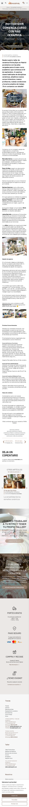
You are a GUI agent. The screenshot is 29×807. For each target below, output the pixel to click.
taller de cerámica (17, 435)
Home (8, 7)
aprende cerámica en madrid (14, 431)
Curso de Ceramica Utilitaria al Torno (11, 376)
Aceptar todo (15, 795)
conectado (17, 459)
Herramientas (8, 712)
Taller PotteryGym (10, 749)
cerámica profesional (19, 432)
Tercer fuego (8, 714)
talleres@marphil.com (11, 767)
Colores (7, 707)
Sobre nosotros (9, 779)
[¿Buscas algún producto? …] (6, 3)
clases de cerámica (9, 434)
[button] (2, 3)
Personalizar (14, 799)
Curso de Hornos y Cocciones (10, 343)
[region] (14, 793)
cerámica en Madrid (9, 432)
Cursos (7, 754)
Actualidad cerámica (16, 7)
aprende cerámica (14, 429)
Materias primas (9, 709)
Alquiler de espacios (10, 751)
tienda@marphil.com (15, 727)
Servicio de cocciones (11, 753)
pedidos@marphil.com (16, 726)
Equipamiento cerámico (11, 711)
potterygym (10, 435)
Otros (6, 716)
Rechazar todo (14, 803)
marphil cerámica (19, 434)
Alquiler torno (8, 758)
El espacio (8, 756)
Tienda (7, 705)
